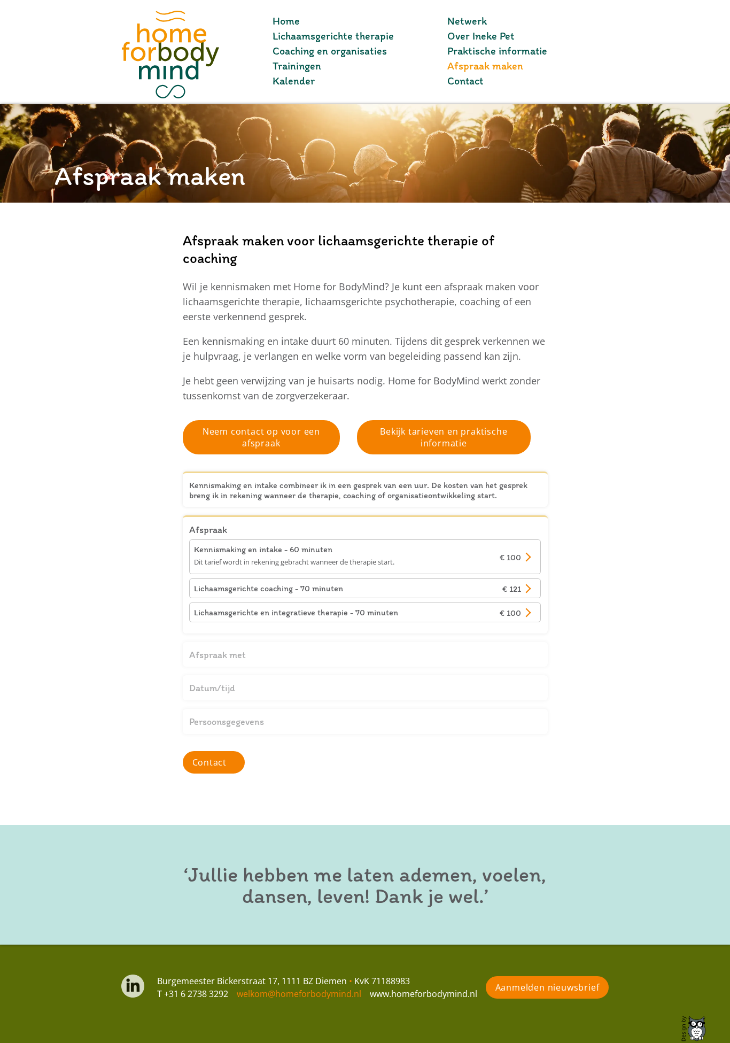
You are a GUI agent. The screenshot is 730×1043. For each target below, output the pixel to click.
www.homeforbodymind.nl (423, 994)
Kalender (294, 80)
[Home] (109, 52)
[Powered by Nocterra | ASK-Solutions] (700, 1028)
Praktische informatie (497, 50)
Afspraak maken (485, 65)
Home (286, 20)
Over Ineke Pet (480, 35)
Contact (465, 80)
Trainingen (297, 65)
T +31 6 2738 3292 (192, 994)
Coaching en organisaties (330, 50)
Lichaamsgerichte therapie (333, 35)
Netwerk (467, 20)
